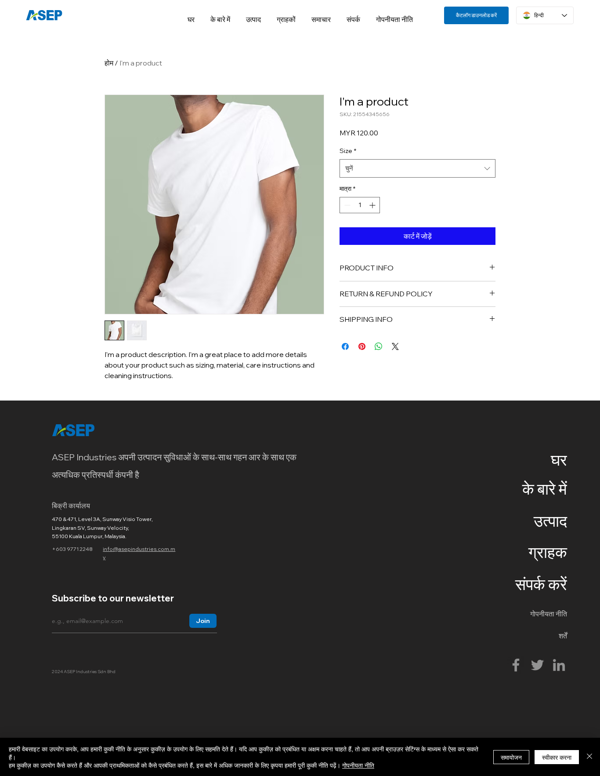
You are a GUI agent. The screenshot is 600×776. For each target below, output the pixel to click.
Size (348, 151)
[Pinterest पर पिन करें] (362, 346)
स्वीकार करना (556, 757)
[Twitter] (537, 665)
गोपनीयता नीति (358, 765)
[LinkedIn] (558, 665)
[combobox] (417, 168)
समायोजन (511, 757)
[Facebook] (515, 665)
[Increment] (373, 205)
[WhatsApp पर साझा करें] (378, 346)
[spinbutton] (360, 205)
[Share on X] (395, 346)
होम (109, 62)
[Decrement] (346, 205)
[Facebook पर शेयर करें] (345, 346)
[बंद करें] (589, 757)
